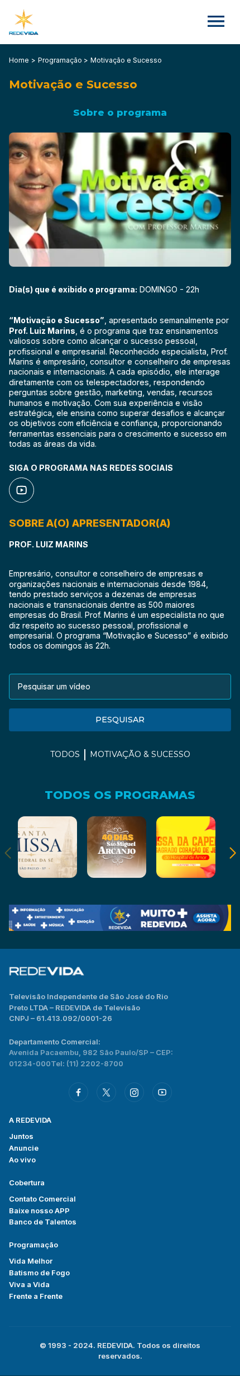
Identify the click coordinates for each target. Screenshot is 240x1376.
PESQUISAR (120, 720)
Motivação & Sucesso (140, 754)
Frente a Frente (36, 1296)
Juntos (21, 1136)
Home (19, 60)
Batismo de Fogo (39, 1272)
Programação (33, 1244)
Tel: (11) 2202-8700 (87, 1063)
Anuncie (24, 1147)
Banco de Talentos (42, 1221)
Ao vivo (22, 1159)
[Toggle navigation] (216, 22)
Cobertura (27, 1182)
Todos (65, 754)
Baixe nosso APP (39, 1210)
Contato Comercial (42, 1198)
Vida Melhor (30, 1260)
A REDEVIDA (30, 1119)
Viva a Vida (29, 1284)
